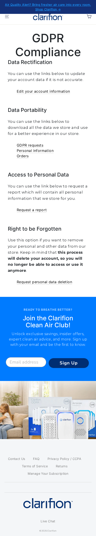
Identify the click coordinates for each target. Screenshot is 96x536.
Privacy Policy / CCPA (64, 459)
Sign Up (69, 363)
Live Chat (48, 521)
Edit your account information (43, 91)
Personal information (35, 150)
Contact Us (16, 459)
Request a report (32, 210)
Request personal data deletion (44, 282)
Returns (62, 466)
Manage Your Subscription (48, 473)
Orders (23, 156)
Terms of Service (35, 466)
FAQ (36, 459)
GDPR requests (30, 145)
